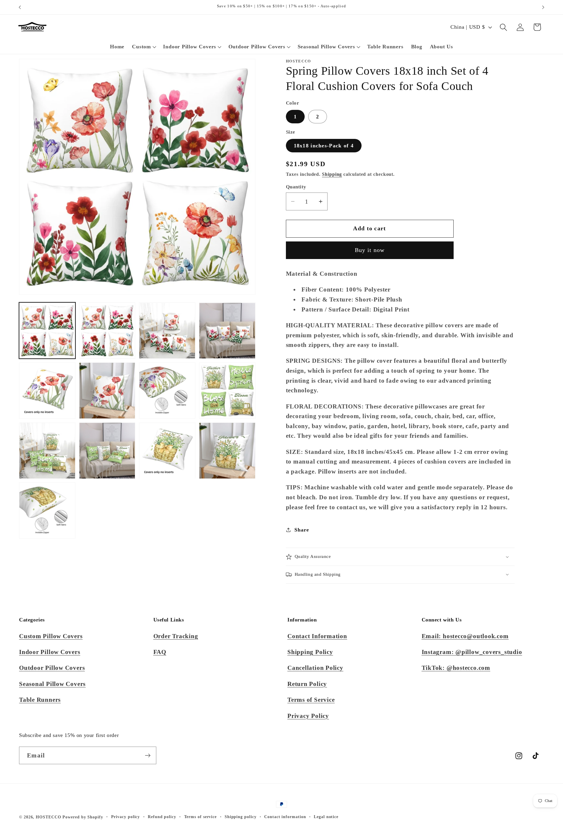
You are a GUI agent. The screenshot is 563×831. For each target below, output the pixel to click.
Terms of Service (311, 699)
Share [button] (301, 530)
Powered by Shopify (82, 817)
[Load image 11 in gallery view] (167, 451)
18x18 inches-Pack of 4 (324, 146)
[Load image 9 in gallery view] (47, 451)
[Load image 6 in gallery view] (107, 390)
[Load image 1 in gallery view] (47, 331)
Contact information (285, 816)
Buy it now (370, 250)
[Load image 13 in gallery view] (47, 511)
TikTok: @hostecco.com (456, 667)
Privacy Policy (308, 715)
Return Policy (307, 683)
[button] (143, 47)
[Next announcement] (543, 7)
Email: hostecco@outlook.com (465, 636)
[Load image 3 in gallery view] (167, 331)
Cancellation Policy (315, 667)
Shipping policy (241, 816)
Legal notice (326, 816)
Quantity (296, 187)
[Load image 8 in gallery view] (227, 390)
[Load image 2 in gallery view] (107, 331)
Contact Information (317, 636)
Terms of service (200, 816)
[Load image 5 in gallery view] (47, 390)
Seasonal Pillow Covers (52, 683)
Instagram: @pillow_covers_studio (472, 651)
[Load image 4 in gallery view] (227, 331)
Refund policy (162, 816)
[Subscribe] (147, 755)
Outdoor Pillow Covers (52, 667)
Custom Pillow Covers (51, 636)
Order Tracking (175, 636)
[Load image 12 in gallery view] (227, 451)
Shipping (332, 174)
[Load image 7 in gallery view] (167, 390)
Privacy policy (125, 816)
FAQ (159, 651)
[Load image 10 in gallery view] (107, 451)
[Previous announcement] (19, 7)
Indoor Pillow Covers (49, 651)
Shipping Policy (310, 651)
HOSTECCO (48, 817)
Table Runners (40, 699)
